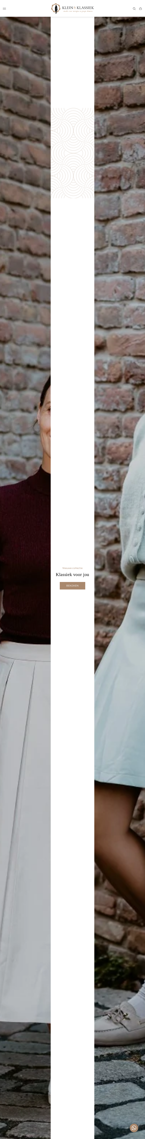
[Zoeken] (134, 9)
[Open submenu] (4, 9)
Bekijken (72, 585)
